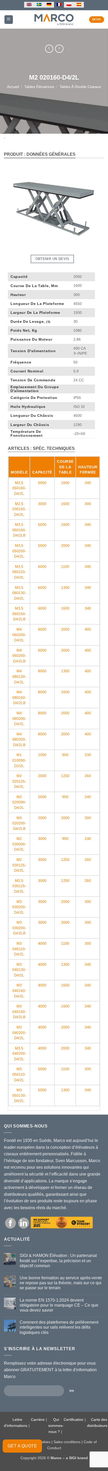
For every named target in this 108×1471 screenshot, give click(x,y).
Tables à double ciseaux (80, 87)
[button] (8, 19)
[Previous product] (59, 49)
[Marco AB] (54, 19)
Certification (73, 1419)
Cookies (43, 1442)
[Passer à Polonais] (69, 5)
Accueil (13, 87)
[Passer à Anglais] (29, 5)
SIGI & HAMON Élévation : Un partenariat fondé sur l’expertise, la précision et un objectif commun (58, 1260)
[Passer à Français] (59, 5)
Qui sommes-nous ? (56, 1425)
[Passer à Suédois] (39, 5)
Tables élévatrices (39, 87)
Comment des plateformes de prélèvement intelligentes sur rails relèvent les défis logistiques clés (59, 1327)
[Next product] (49, 49)
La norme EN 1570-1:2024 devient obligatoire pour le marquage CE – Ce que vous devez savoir (59, 1305)
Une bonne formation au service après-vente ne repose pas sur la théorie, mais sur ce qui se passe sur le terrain (61, 1283)
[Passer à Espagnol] (79, 5)
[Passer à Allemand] (49, 5)
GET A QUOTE (22, 1446)
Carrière (38, 1419)
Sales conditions (66, 1442)
